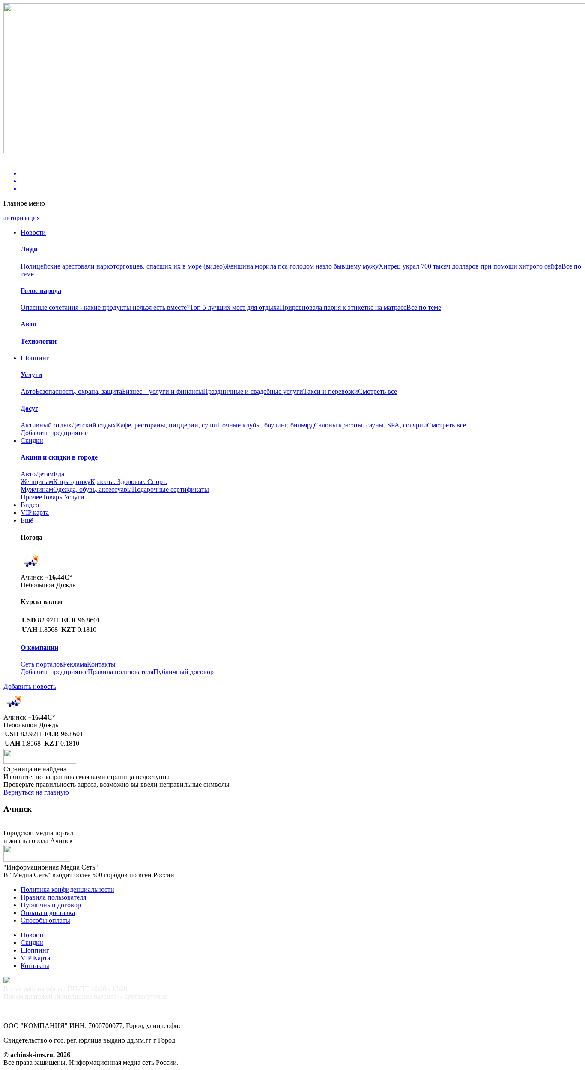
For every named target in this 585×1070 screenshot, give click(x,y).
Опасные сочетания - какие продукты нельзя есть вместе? (105, 307)
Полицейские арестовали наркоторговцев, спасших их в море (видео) (123, 266)
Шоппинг (35, 358)
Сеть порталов (42, 664)
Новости (33, 232)
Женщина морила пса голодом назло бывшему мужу (302, 266)
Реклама (75, 664)
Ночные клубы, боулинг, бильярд (265, 425)
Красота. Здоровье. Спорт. (128, 481)
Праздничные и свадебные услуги (253, 391)
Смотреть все (377, 391)
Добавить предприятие (54, 432)
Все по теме (423, 307)
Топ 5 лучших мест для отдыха (235, 307)
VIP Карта (35, 958)
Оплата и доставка (48, 912)
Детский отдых (94, 425)
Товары (53, 497)
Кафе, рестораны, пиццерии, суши (166, 425)
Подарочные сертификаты (170, 489)
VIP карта (35, 512)
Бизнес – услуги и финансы (162, 391)
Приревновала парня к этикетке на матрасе (343, 307)
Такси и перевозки (330, 391)
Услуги (74, 497)
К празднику (71, 481)
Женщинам (37, 481)
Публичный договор (183, 671)
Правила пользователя (120, 671)
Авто (28, 391)
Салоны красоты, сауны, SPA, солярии (370, 425)
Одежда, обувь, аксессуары (92, 489)
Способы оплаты (45, 920)
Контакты (101, 664)
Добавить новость (29, 686)
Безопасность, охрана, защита (79, 391)
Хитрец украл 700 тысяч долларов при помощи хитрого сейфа (470, 266)
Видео (30, 504)
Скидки (32, 440)
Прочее (31, 497)
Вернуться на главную (36, 792)
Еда (59, 474)
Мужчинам (37, 489)
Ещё (27, 520)
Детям (45, 474)
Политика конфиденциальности (67, 889)
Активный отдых (46, 425)
